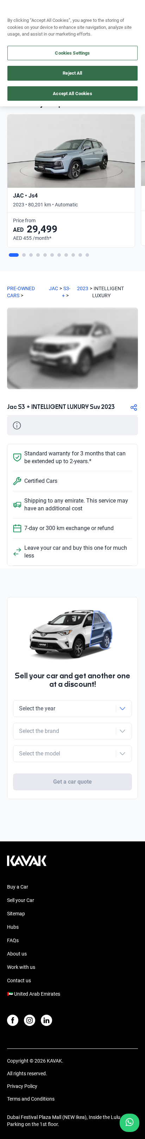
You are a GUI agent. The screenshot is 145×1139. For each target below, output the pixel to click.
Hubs (13, 927)
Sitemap (16, 913)
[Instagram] (29, 1020)
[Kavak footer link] (26, 864)
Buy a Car (17, 887)
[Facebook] (12, 1020)
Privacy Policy (22, 1086)
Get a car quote (72, 781)
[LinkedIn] (46, 1020)
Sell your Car (20, 900)
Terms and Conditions (31, 1099)
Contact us (19, 980)
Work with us (21, 967)
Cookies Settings (72, 53)
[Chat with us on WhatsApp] (129, 1123)
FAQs (13, 940)
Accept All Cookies (72, 93)
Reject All (72, 73)
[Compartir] (134, 407)
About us (17, 954)
